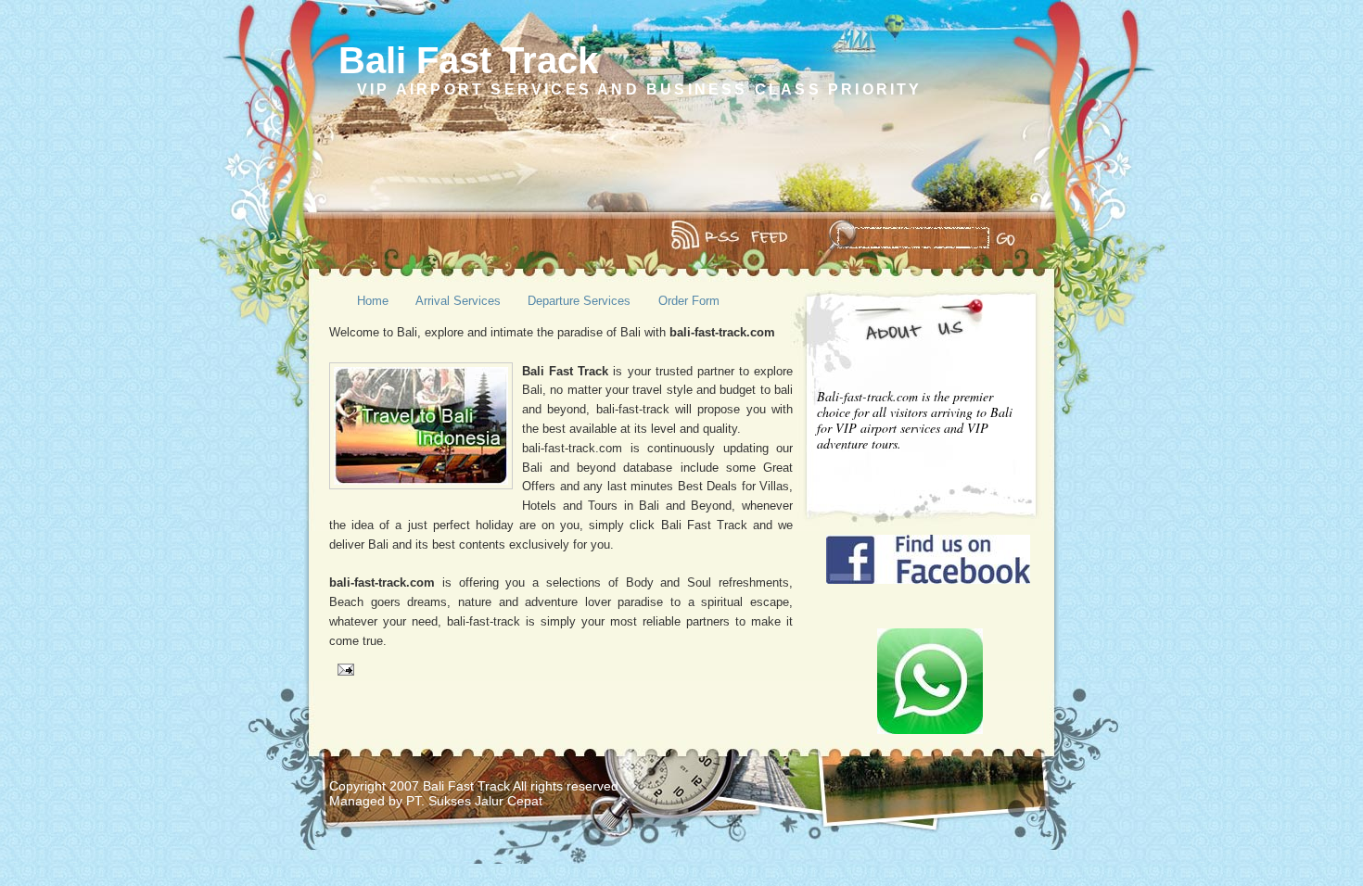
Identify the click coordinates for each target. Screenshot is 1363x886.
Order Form (689, 301)
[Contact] (381, 236)
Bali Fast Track (468, 60)
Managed (359, 800)
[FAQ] (368, 236)
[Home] (342, 236)
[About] (355, 236)
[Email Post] (343, 669)
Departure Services (579, 301)
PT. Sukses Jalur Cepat (474, 800)
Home (373, 301)
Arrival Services (458, 301)
